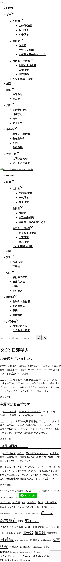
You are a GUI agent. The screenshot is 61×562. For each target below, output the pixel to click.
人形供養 (24, 70)
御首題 (40, 532)
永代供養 (24, 30)
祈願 (46, 547)
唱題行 (22, 365)
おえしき (5, 502)
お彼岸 (31, 502)
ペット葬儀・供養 (23, 79)
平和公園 (54, 527)
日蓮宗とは (19, 114)
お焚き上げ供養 (27, 65)
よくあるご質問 (21, 163)
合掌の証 (35, 514)
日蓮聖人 (35, 540)
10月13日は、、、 (14, 446)
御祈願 (16, 41)
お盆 (40, 502)
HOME (10, 8)
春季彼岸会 (46, 540)
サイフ (21, 513)
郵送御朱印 (19, 138)
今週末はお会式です (15, 404)
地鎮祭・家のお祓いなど (32, 54)
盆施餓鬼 (25, 547)
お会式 (13, 365)
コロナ (14, 514)
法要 (4, 546)
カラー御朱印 (5, 514)
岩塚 (28, 527)
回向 (21, 521)
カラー (51, 507)
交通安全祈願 (26, 50)
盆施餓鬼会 (37, 547)
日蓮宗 (23, 369)
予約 (15, 143)
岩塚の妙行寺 (40, 527)
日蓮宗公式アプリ (22, 541)
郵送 (38, 552)
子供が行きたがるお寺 (38, 365)
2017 (12, 453)
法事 (56, 540)
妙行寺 (6, 365)
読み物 (16, 98)
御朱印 (28, 532)
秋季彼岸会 (6, 552)
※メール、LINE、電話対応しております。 (20, 490)
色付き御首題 (25, 552)
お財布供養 (51, 502)
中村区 (28, 514)
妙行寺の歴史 (20, 109)
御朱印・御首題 (21, 134)
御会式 (17, 533)
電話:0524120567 (51, 490)
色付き (15, 552)
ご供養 (16, 21)
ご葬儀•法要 (25, 25)
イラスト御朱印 (25, 506)
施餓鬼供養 (12, 369)
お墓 (23, 503)
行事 (15, 118)
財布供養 (24, 74)
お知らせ (18, 94)
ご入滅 (3, 507)
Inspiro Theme (19, 560)
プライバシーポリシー (11, 556)
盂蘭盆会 (14, 547)
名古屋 (47, 512)
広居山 (2, 533)
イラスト (12, 507)
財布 (33, 552)
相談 (8, 83)
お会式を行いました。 (17, 358)
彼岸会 (10, 533)
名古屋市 (8, 520)
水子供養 (24, 34)
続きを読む (5, 397)
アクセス (18, 123)
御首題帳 (18, 147)
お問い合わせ (20, 158)
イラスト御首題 (41, 507)
